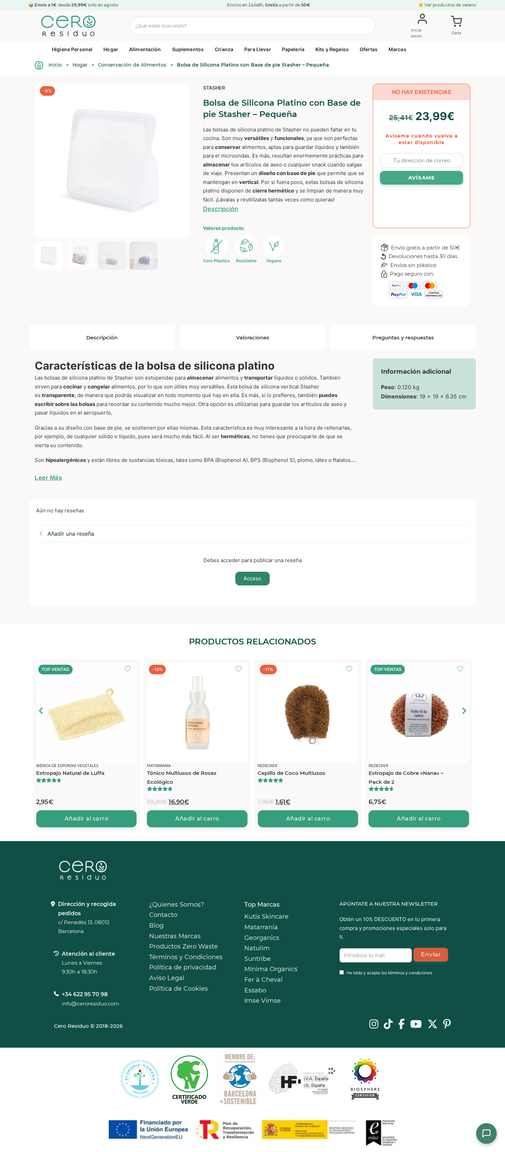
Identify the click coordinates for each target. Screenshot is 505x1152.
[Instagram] (373, 1025)
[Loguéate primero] (129, 669)
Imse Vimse (262, 1000)
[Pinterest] (447, 1025)
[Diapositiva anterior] (41, 710)
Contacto (163, 915)
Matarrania (261, 927)
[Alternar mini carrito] (456, 26)
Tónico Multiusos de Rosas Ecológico (181, 777)
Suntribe (257, 959)
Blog (156, 925)
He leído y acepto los (389, 972)
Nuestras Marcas (175, 936)
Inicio (55, 65)
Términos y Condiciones (186, 957)
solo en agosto (103, 5)
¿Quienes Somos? (176, 904)
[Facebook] (401, 1025)
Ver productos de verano (450, 5)
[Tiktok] (388, 1025)
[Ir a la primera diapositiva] (463, 710)
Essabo (255, 990)
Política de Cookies (178, 988)
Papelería (293, 49)
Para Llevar (257, 49)
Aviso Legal (166, 978)
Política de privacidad (182, 967)
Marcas (397, 49)
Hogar (110, 49)
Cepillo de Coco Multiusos (291, 773)
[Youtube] (416, 1025)
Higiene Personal (72, 49)
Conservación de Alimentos (132, 65)
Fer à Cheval (263, 980)
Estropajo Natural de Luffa (70, 773)
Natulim (257, 948)
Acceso (252, 578)
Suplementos (188, 49)
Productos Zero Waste (183, 946)
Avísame (421, 177)
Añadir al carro (86, 818)
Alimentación (145, 49)
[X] (432, 1025)
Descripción (220, 208)
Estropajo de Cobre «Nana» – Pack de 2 (405, 777)
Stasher (214, 88)
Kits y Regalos (332, 49)
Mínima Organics (271, 969)
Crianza (224, 49)
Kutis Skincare (266, 916)
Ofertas (369, 49)
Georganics (261, 938)
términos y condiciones (410, 972)
